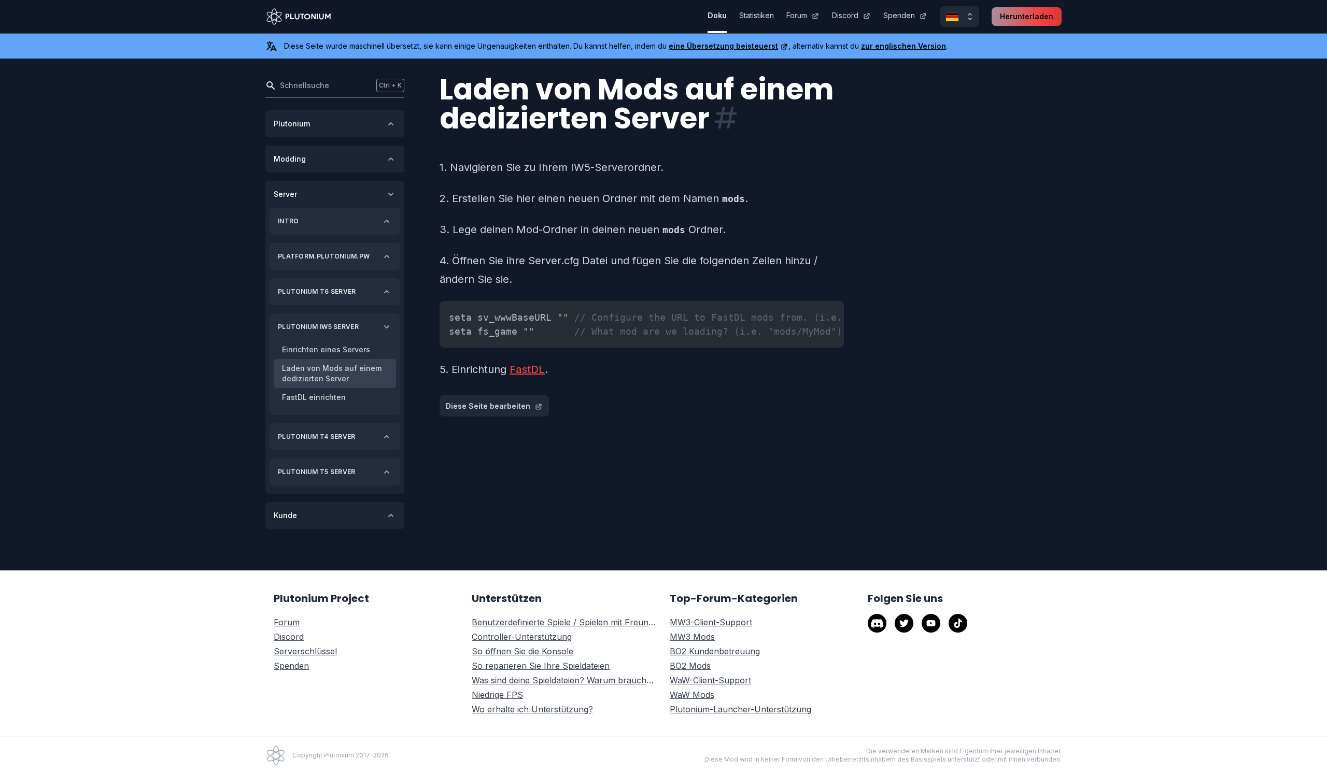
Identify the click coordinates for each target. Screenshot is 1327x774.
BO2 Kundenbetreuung (715, 651)
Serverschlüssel (305, 651)
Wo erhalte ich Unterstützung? (532, 709)
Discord (845, 15)
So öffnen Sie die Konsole (522, 651)
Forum (796, 15)
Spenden (899, 15)
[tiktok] (958, 623)
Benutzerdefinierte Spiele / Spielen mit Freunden (564, 622)
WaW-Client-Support (710, 680)
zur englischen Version (903, 45)
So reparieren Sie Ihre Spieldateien (541, 666)
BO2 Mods (690, 666)
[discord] (877, 623)
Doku (717, 15)
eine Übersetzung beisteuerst (723, 45)
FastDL (527, 369)
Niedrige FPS (497, 695)
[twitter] (904, 623)
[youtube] (931, 623)
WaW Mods (692, 695)
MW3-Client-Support (711, 622)
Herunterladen (1026, 16)
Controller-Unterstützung (522, 637)
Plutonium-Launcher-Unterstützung (740, 709)
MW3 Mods (692, 637)
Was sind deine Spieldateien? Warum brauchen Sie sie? (564, 680)
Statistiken (756, 15)
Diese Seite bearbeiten (488, 406)
